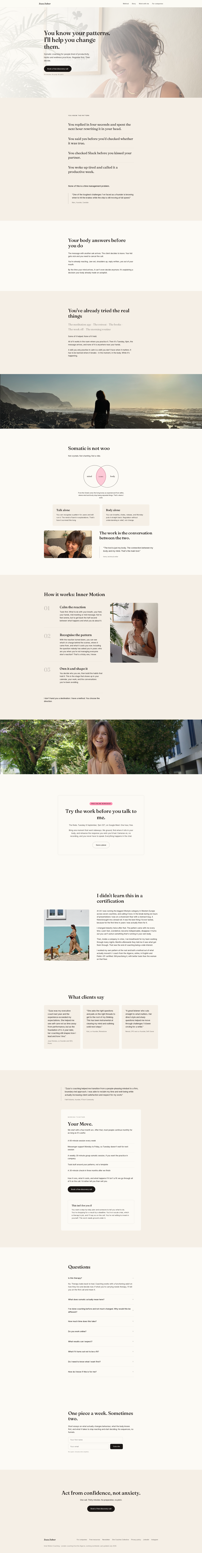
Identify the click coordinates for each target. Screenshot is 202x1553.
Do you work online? (77, 1331)
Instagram (154, 1539)
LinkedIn (146, 1539)
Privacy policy (136, 1539)
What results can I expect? (80, 1341)
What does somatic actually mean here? (86, 1299)
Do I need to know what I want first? (84, 1362)
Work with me (144, 4)
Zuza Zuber (45, 3)
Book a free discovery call (57, 69)
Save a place (101, 845)
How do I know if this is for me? (82, 1372)
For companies (157, 4)
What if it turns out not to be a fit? (83, 1351)
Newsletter (106, 1539)
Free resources (94, 1539)
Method (126, 4)
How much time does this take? (82, 1321)
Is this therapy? (75, 1278)
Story (134, 4)
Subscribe (116, 1446)
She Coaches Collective (120, 1539)
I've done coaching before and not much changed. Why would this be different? (99, 1310)
